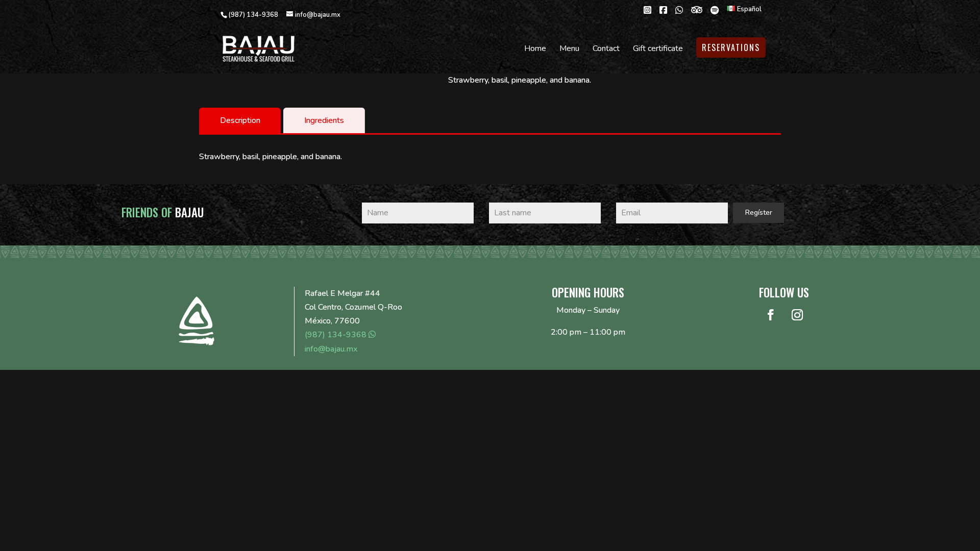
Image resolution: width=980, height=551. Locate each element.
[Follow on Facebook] (771, 315)
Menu (569, 49)
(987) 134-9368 (253, 14)
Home (535, 49)
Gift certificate (658, 49)
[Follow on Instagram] (797, 315)
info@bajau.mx (331, 349)
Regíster (758, 212)
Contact (606, 49)
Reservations (731, 47)
